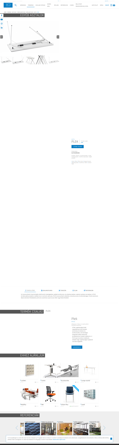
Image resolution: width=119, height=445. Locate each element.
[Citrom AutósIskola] (60, 430)
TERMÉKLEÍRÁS (30, 290)
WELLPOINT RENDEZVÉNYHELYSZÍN (82, 5)
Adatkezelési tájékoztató (59, 439)
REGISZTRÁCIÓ (112, 1)
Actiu (21, 382)
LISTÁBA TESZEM (77, 146)
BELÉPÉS (106, 1)
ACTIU (35, 12)
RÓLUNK (56, 5)
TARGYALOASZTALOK (21, 12)
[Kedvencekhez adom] (36, 370)
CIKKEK (72, 5)
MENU (101, 5)
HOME (5, 12)
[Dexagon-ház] (92, 430)
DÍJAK (75, 290)
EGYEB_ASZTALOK (29, 12)
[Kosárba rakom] (76, 394)
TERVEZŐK (63, 290)
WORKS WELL (49, 5)
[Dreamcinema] (28, 430)
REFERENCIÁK (64, 5)
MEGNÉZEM (76, 347)
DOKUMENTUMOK (47, 290)
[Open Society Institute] (76, 430)
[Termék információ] (33, 370)
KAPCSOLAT (95, 5)
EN (60, 1)
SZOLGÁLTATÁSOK (40, 5)
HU (58, 1)
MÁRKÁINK (23, 5)
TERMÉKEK (30, 5)
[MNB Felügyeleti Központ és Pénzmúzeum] (44, 430)
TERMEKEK (9, 12)
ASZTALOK (14, 12)
